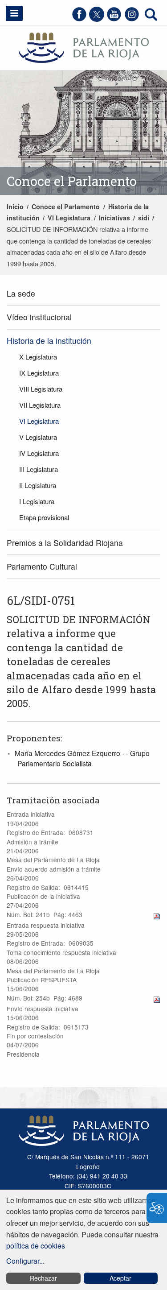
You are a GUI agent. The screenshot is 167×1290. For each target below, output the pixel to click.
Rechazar (43, 1277)
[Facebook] (79, 19)
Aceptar (120, 1277)
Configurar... (25, 1261)
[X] (96, 19)
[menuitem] (83, 294)
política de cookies (35, 1245)
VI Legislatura (69, 217)
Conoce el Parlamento (66, 206)
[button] (14, 13)
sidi (143, 217)
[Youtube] (114, 19)
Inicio (15, 206)
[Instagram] (132, 19)
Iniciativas (114, 217)
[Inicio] (84, 46)
